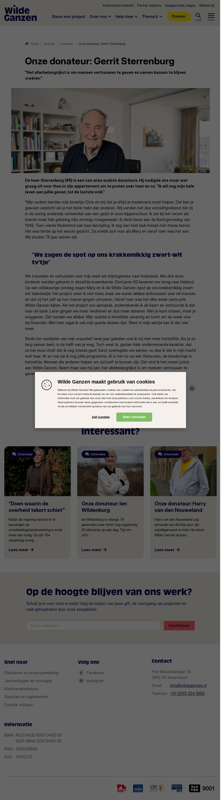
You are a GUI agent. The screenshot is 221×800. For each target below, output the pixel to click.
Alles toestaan (134, 417)
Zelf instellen (101, 417)
